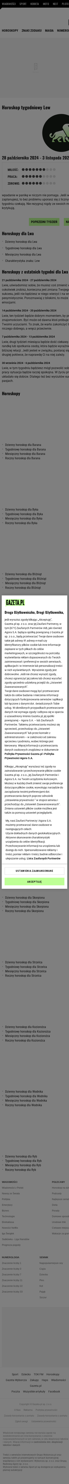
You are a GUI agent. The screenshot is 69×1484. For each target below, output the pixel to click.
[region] (34, 742)
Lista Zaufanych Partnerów (44, 858)
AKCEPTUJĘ (34, 881)
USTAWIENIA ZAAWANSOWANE (34, 870)
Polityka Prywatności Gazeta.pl (24, 753)
